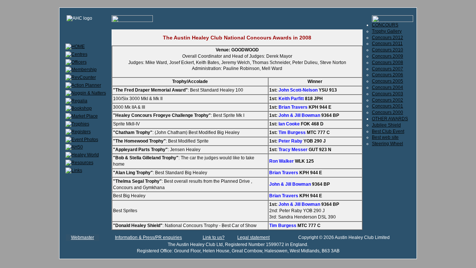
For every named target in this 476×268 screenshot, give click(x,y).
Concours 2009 (387, 56)
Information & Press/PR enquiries (148, 237)
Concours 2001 (387, 106)
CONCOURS (385, 25)
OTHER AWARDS (390, 118)
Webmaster (82, 237)
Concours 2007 (387, 68)
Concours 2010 (387, 49)
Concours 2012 (387, 37)
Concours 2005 (387, 81)
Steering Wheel (387, 143)
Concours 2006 (387, 74)
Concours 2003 (387, 93)
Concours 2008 (387, 62)
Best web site (385, 137)
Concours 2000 (387, 112)
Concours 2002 (387, 100)
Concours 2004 (387, 87)
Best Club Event (388, 131)
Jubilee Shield (386, 125)
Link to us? (214, 237)
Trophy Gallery (387, 31)
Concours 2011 (387, 43)
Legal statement (253, 237)
